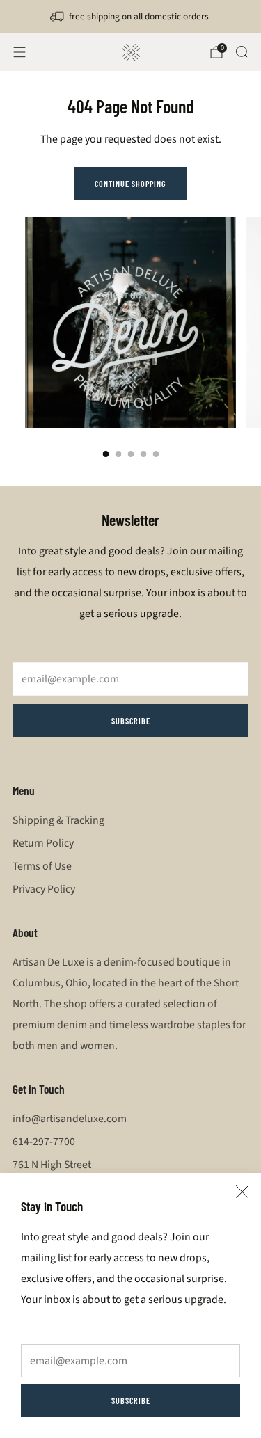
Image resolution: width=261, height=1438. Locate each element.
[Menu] (19, 52)
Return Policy (43, 843)
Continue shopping (130, 184)
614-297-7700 (44, 1141)
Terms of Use (42, 866)
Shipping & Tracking (58, 820)
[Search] (241, 51)
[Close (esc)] (242, 1192)
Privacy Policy (44, 889)
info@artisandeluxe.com (70, 1118)
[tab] (105, 454)
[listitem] (131, 16)
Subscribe (130, 1400)
